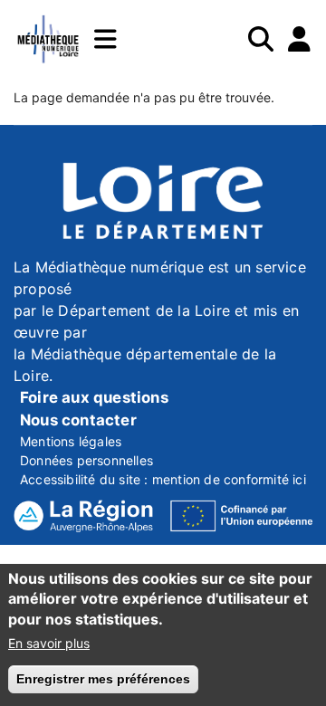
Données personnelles (86, 460)
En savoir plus (49, 643)
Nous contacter (78, 420)
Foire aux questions (94, 397)
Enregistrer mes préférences (103, 679)
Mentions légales (70, 441)
